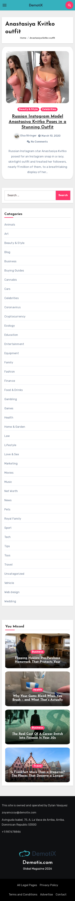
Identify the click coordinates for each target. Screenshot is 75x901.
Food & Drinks (13, 390)
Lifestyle (10, 445)
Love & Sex (11, 454)
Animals (9, 224)
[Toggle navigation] (4, 5)
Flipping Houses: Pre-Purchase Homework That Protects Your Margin (37, 662)
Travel (8, 564)
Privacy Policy (49, 885)
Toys (7, 555)
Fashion (9, 371)
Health (8, 417)
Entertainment (14, 344)
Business (10, 261)
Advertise (46, 894)
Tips (7, 546)
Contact (61, 894)
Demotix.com (37, 862)
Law (7, 436)
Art (6, 233)
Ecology (9, 325)
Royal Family (12, 518)
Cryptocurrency (15, 316)
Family (8, 362)
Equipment (11, 353)
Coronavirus (12, 307)
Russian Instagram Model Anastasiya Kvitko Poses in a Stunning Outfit (37, 121)
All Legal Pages (27, 885)
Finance (9, 380)
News (8, 500)
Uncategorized (14, 573)
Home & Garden (14, 426)
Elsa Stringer (28, 135)
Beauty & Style (28, 109)
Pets (7, 509)
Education (11, 335)
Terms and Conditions (23, 894)
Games (8, 408)
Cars (7, 289)
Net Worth (11, 491)
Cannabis (10, 279)
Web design (12, 592)
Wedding (10, 601)
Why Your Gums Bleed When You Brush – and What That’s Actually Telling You (37, 700)
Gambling (10, 399)
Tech (7, 537)
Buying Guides (14, 270)
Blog (7, 252)
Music (8, 482)
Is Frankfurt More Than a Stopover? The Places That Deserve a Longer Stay (37, 776)
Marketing (11, 463)
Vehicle (9, 583)
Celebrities (49, 109)
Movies (8, 472)
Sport (8, 527)
